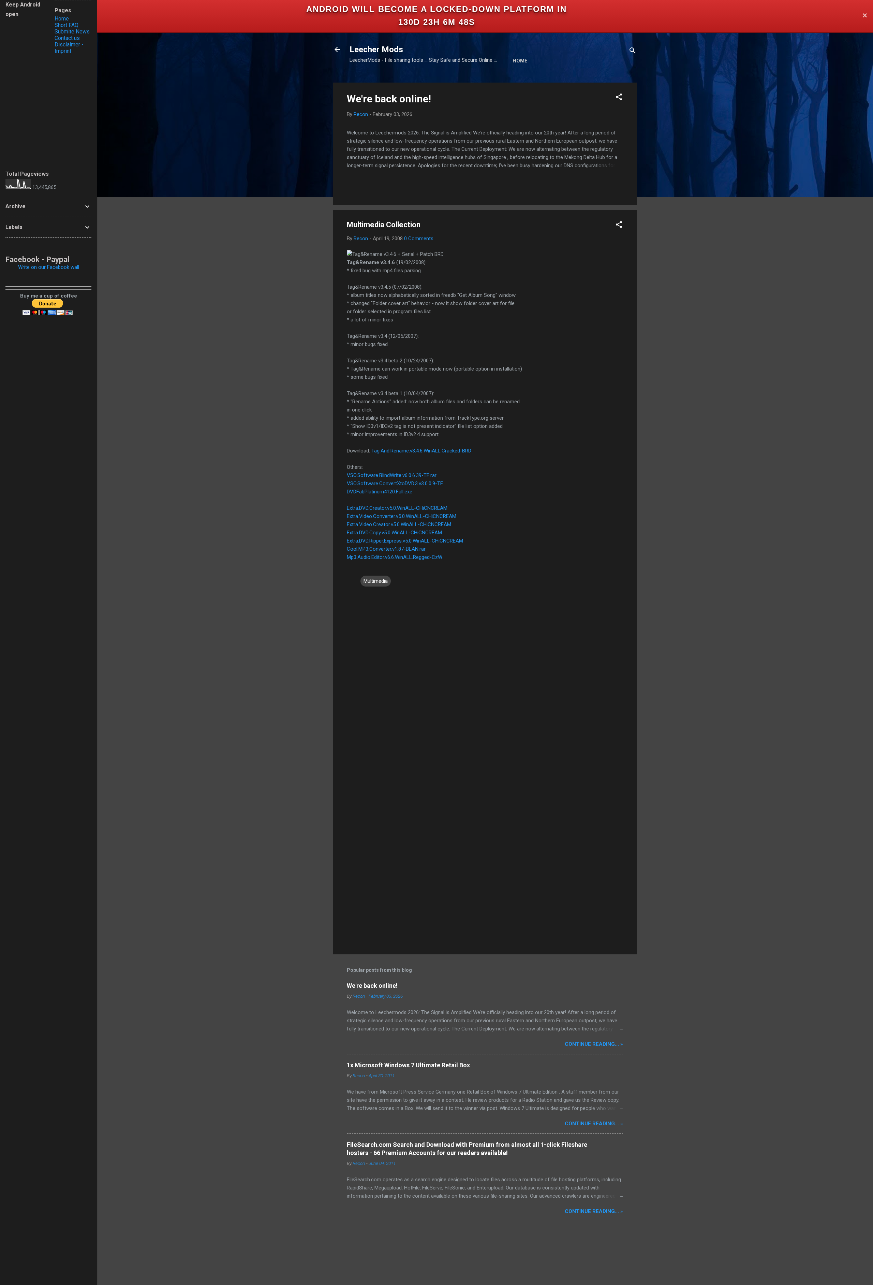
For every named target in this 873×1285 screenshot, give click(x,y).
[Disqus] (485, 674)
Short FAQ (66, 25)
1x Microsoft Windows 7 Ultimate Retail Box (408, 1065)
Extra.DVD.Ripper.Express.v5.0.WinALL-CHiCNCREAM (405, 541)
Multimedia (376, 581)
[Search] (632, 51)
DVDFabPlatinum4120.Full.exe (379, 492)
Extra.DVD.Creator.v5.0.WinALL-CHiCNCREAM (397, 508)
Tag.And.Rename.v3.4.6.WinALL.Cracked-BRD (421, 451)
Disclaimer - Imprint (69, 47)
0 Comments (418, 238)
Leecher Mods (376, 49)
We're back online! (389, 99)
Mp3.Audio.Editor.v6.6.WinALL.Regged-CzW (394, 557)
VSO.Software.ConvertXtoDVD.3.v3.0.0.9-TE (395, 483)
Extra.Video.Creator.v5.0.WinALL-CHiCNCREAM (399, 524)
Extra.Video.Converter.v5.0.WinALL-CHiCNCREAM (401, 516)
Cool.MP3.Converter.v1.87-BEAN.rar (386, 549)
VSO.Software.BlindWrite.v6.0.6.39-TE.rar (391, 475)
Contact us (67, 38)
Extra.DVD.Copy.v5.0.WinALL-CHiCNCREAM (394, 533)
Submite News (72, 31)
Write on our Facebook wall (48, 267)
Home (520, 61)
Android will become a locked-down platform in (436, 9)
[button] (619, 98)
